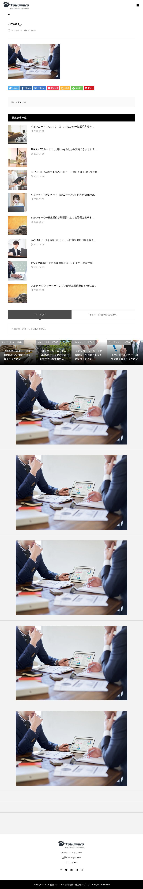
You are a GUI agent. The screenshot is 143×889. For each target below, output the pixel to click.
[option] (18, 352)
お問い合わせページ (71, 857)
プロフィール (71, 862)
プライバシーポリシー (71, 852)
